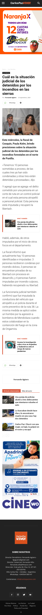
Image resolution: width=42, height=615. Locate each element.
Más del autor (27, 391)
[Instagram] (18, 595)
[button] (38, 3)
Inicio (4, 69)
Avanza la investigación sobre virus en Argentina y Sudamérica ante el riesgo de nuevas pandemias (27, 346)
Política (15, 606)
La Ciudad (31, 603)
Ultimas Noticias (11, 603)
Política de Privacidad (21, 608)
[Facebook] (11, 595)
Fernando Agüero (10, 97)
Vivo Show (7, 606)
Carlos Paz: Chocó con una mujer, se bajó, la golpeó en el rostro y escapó (27, 427)
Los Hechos (11, 69)
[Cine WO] (21, 508)
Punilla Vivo (23, 606)
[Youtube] (30, 595)
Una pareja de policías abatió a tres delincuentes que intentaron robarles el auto (27, 225)
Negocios (33, 606)
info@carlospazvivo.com (26, 579)
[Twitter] (24, 595)
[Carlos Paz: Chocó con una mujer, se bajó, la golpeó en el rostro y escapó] (8, 427)
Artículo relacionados (11, 391)
